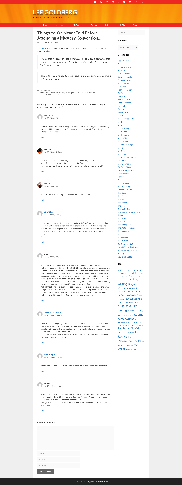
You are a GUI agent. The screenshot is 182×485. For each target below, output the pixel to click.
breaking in (137, 276)
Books (120, 64)
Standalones (131, 322)
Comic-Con (46, 48)
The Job (121, 206)
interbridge (104, 482)
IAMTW (121, 116)
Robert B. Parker (128, 315)
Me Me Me (122, 138)
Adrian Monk (122, 270)
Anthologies (128, 273)
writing (137, 349)
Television (122, 193)
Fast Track (122, 96)
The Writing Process (126, 228)
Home (44, 25)
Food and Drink (124, 103)
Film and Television (126, 99)
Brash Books (129, 276)
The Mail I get (124, 328)
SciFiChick (48, 116)
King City (121, 125)
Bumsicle (121, 71)
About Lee (59, 25)
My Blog (122, 25)
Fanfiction (125, 292)
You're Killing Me (125, 257)
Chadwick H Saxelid (52, 313)
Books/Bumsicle (124, 67)
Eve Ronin (122, 87)
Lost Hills (121, 302)
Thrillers (120, 332)
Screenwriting (123, 183)
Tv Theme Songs (128, 345)
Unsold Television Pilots (128, 247)
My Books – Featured (127, 157)
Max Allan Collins (132, 302)
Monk (122, 306)
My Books (77, 25)
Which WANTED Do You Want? (50, 95)
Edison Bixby (123, 83)
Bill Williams (49, 212)
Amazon (131, 270)
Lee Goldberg (55, 12)
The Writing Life (124, 225)
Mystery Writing (124, 164)
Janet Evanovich (128, 295)
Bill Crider (136, 273)
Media (106, 25)
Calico (119, 280)
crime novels (126, 280)
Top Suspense (124, 231)
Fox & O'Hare (134, 291)
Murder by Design (125, 145)
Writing (121, 254)
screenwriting (126, 318)
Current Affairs (45, 90)
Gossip (121, 109)
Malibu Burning (124, 135)
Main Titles (122, 132)
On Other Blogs (124, 167)
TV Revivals (123, 241)
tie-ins (125, 332)
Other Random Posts (126, 170)
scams (138, 314)
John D (47, 184)
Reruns (121, 177)
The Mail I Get (124, 209)
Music (120, 148)
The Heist (122, 199)
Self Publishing (124, 187)
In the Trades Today (126, 119)
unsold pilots (130, 349)
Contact (136, 25)
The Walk (122, 221)
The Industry (123, 203)
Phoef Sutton (131, 310)
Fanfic (120, 93)
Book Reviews (124, 61)
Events (94, 25)
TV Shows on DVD (125, 244)
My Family (122, 161)
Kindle (120, 122)
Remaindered (123, 174)
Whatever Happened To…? (129, 250)
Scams (121, 180)
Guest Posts (123, 112)
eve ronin (132, 288)
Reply (42, 137)
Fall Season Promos (126, 90)
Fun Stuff (122, 106)
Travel (120, 234)
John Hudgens (50, 355)
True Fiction (123, 238)
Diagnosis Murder (125, 80)
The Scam (122, 218)
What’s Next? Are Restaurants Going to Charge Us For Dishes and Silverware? (67, 93)
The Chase (122, 196)
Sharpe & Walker (125, 190)
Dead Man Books (125, 77)
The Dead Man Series (128, 325)
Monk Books (123, 141)
